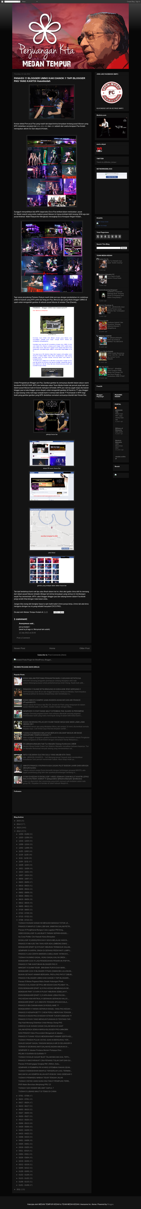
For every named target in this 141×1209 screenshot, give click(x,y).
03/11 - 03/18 (24, 1151)
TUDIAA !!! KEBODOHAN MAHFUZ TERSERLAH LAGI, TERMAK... (45, 1071)
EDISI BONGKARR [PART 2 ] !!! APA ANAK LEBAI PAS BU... (42, 995)
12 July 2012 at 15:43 (27, 633)
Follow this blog (112, 177)
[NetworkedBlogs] (111, 174)
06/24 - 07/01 (24, 1099)
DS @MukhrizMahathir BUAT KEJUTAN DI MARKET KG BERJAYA (115, 339)
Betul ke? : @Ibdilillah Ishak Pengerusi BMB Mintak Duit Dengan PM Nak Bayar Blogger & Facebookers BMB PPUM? (116, 372)
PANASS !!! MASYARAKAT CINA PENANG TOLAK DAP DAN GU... (45, 1060)
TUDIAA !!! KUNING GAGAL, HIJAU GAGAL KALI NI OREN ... (42, 957)
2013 (19, 828)
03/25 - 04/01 (24, 1144)
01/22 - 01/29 (24, 1175)
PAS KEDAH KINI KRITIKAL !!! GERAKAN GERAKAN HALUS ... (43, 999)
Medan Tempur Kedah (102, 221)
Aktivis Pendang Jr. (106, 305)
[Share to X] (59, 612)
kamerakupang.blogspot (108, 290)
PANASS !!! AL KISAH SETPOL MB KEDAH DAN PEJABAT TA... (44, 985)
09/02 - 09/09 (24, 892)
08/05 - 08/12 (24, 906)
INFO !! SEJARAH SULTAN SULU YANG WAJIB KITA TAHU (47, 755)
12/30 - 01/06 (24, 834)
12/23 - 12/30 (24, 837)
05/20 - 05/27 (24, 1116)
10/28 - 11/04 (24, 865)
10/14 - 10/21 (24, 872)
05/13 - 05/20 (24, 1120)
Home (52, 648)
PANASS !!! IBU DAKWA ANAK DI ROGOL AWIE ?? (38, 1005)
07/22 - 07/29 (24, 913)
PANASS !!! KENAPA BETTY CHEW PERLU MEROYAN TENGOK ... (45, 1012)
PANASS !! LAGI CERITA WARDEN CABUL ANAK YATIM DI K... (43, 954)
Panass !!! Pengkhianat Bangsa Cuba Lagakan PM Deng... (41, 930)
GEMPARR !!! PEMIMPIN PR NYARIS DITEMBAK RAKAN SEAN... (44, 1067)
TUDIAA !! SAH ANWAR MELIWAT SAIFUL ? (36, 1088)
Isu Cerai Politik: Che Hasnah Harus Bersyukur (36, 937)
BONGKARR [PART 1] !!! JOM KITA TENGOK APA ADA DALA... (43, 1002)
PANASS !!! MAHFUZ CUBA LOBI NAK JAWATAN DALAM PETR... (44, 926)
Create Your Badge (102, 225)
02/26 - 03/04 (24, 1158)
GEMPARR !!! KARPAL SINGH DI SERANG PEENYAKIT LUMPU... (44, 950)
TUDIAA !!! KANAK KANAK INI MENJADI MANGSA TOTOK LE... (43, 923)
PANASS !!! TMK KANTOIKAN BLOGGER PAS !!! (37, 964)
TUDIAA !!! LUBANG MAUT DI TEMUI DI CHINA (37, 1091)
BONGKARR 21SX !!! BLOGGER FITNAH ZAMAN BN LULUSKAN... (45, 971)
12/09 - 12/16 (24, 844)
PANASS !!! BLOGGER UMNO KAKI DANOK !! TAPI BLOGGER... (44, 978)
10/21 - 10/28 (24, 868)
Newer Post (19, 648)
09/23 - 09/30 (24, 882)
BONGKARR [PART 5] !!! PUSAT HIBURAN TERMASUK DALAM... (44, 947)
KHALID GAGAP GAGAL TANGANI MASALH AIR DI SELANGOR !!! (45, 1043)
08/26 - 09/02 (24, 896)
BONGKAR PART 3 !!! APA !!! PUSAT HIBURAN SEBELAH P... (43, 992)
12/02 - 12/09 (24, 848)
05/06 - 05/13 (24, 1123)
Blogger (110, 1204)
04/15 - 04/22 (24, 1133)
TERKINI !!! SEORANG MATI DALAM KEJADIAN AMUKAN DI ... (43, 1047)
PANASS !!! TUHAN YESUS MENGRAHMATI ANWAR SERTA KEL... (45, 1036)
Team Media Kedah (106, 351)
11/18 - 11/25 (24, 855)
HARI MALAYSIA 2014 (118, 446)
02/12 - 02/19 (24, 1164)
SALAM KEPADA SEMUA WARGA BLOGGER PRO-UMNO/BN (43, 1029)
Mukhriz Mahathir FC (106, 274)
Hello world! (119, 432)
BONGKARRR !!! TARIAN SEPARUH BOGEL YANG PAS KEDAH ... (45, 1009)
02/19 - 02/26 (24, 1161)
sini (38, 126)
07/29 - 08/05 (24, 910)
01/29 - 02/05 (24, 1171)
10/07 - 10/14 (24, 875)
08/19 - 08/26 (24, 899)
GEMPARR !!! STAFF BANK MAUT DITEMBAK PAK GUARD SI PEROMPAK (53, 711)
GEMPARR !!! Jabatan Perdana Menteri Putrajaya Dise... (40, 1050)
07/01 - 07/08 (24, 1096)
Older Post (85, 648)
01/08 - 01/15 (24, 1182)
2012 (19, 831)
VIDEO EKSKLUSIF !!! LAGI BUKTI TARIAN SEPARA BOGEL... (43, 933)
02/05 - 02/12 (24, 1168)
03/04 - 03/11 (24, 1154)
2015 (19, 821)
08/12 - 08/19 (24, 903)
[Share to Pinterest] (63, 612)
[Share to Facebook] (61, 612)
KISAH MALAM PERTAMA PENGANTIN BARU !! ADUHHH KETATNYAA (52, 678)
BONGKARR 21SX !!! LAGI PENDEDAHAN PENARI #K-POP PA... (44, 961)
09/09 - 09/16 (24, 889)
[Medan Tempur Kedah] (97, 224)
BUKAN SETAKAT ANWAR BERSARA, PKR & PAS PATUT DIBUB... (45, 974)
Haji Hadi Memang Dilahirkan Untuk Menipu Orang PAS (40, 1023)
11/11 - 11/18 (24, 858)
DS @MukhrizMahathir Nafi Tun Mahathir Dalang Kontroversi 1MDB (49, 744)
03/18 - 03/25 (24, 1147)
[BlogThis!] (57, 612)
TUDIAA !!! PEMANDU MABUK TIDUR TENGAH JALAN (40, 1078)
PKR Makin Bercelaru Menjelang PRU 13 (34, 1084)
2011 (19, 1189)
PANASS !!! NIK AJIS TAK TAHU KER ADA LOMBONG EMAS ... (43, 944)
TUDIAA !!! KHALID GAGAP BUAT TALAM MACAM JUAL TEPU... (44, 1057)
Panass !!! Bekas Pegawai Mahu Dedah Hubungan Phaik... (41, 981)
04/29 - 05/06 (24, 1127)
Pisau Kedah (103, 320)
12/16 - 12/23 (24, 841)
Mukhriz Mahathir (118, 441)
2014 (19, 824)
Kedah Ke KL (104, 259)
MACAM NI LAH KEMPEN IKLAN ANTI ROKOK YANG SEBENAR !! (45, 1074)
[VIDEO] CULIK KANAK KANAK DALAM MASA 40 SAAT (40, 1026)
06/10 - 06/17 (24, 1106)
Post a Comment (23, 638)
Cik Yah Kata (103, 367)
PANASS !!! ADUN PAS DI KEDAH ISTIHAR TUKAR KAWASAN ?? (45, 1016)
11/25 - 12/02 (24, 851)
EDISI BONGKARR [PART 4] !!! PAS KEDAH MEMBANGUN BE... (44, 988)
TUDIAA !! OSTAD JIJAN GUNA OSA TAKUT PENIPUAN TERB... (44, 1081)
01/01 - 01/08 (24, 1185)
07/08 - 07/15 (24, 920)
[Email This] (54, 612)
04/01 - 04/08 (24, 1140)
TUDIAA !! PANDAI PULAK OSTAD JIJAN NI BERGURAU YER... (44, 1040)
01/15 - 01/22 (24, 1178)
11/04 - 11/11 (24, 862)
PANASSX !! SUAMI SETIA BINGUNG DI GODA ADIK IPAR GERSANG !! (52, 689)
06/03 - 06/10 (24, 1109)
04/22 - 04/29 (24, 1130)
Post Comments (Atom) (57, 655)
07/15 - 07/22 (24, 916)
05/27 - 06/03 (24, 1113)
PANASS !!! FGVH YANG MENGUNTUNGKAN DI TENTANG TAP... (44, 1019)
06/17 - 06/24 (24, 1103)
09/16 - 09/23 (24, 886)
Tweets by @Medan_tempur (106, 162)
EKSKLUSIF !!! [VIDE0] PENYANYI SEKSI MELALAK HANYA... (43, 940)
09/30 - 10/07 (24, 879)
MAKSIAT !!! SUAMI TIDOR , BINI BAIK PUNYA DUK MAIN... (42, 968)
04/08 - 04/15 (24, 1137)
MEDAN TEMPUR (105, 336)
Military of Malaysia (119, 429)
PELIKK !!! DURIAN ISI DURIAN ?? (32, 1054)
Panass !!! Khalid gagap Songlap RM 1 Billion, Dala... (39, 1064)
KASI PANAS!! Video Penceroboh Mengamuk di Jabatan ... (41, 1033)
